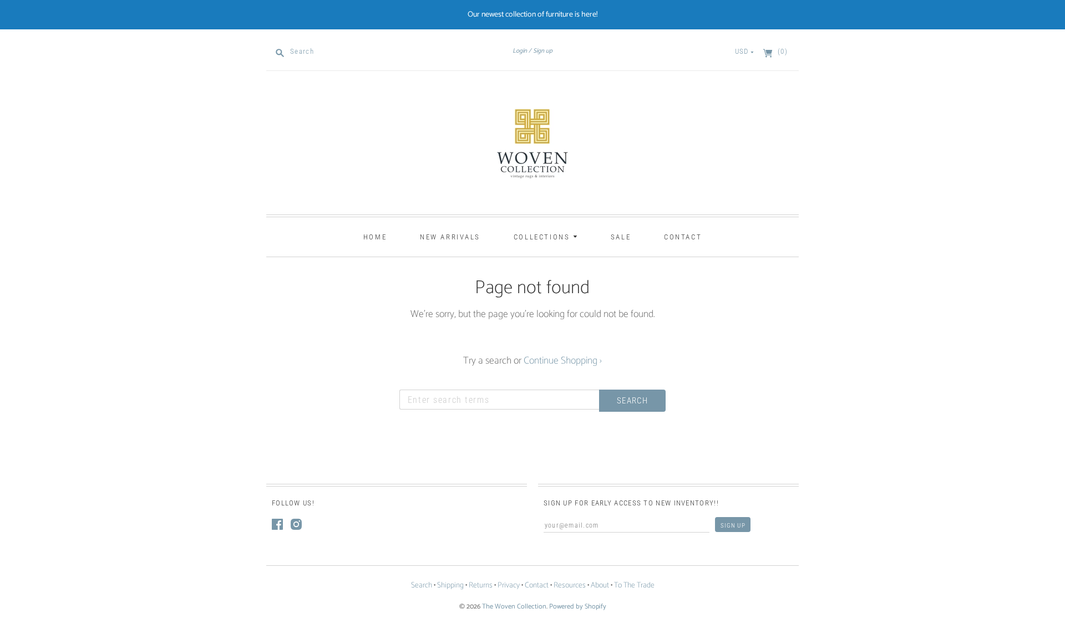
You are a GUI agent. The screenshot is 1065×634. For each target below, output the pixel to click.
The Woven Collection (514, 606)
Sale (621, 237)
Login (520, 51)
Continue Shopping (563, 360)
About (600, 585)
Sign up (542, 51)
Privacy (509, 585)
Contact (683, 237)
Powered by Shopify (577, 606)
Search (421, 585)
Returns (481, 585)
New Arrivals (450, 237)
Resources (570, 585)
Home (375, 237)
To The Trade (634, 585)
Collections (543, 237)
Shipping (450, 585)
